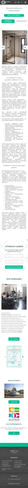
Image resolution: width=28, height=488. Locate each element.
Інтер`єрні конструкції (19, 464)
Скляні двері (5, 464)
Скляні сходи (5, 462)
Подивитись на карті (14, 483)
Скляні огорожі (18, 460)
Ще (14, 433)
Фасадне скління (6, 465)
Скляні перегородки (7, 460)
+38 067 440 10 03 (21, 21)
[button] (25, 47)
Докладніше (14, 339)
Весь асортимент (14, 15)
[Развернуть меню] (25, 2)
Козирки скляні (18, 462)
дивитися (14, 402)
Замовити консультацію (8, 21)
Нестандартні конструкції (17, 466)
